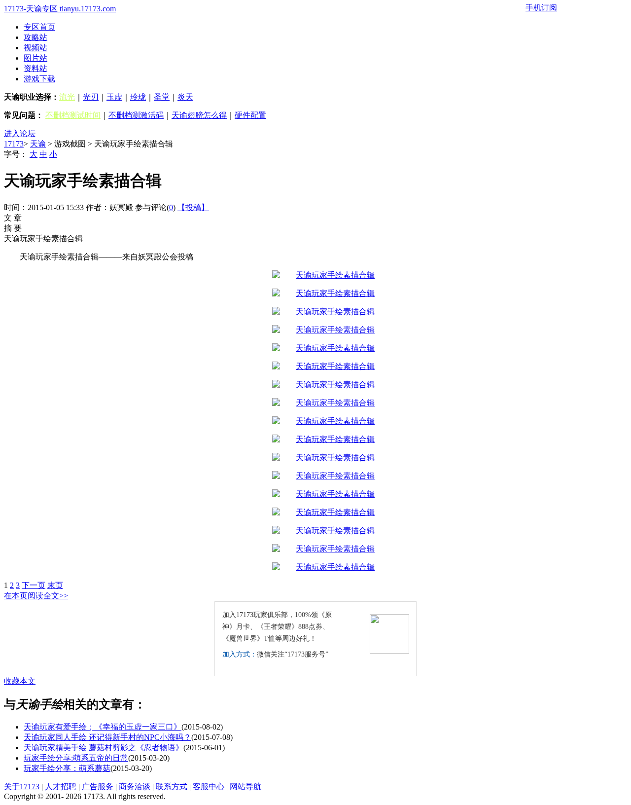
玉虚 (114, 97)
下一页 (33, 585)
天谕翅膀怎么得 (199, 115)
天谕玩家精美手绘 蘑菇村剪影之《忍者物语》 (103, 747)
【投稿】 (193, 207)
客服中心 (208, 786)
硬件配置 (250, 115)
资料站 (35, 68)
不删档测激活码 (136, 115)
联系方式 (171, 786)
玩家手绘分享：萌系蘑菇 (67, 768)
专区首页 (39, 27)
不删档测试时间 (73, 115)
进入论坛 (19, 133)
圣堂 (162, 97)
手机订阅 (541, 7)
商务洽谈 (134, 786)
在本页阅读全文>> (36, 595)
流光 (67, 97)
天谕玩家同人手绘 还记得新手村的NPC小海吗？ (107, 737)
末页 (55, 585)
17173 (14, 144)
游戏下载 (39, 78)
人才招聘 (60, 786)
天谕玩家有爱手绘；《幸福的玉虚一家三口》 (102, 727)
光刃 (91, 97)
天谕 (38, 144)
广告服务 (97, 786)
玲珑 (138, 97)
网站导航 (245, 786)
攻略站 (35, 37)
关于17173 (21, 786)
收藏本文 (19, 681)
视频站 (35, 47)
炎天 (185, 97)
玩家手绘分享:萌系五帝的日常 (76, 758)
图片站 (35, 58)
